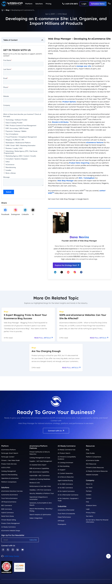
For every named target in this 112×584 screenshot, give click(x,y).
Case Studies (90, 453)
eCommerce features (94, 142)
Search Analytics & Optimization (40, 514)
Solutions (39, 4)
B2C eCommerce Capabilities (39, 472)
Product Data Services (9, 464)
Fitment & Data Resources (95, 467)
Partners (89, 491)
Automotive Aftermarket (66, 510)
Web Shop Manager (65, 181)
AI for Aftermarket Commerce (68, 495)
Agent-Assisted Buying (65, 480)
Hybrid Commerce (7, 512)
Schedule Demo (98, 4)
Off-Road (61, 521)
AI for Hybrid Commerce (66, 491)
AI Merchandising (63, 466)
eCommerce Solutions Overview (12, 491)
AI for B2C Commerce (65, 488)
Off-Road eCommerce (8, 502)
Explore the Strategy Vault (66, 265)
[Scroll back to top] (108, 556)
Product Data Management (10, 523)
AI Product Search (64, 453)
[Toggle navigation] (109, 4)
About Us (89, 484)
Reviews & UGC (35, 482)
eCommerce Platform (8, 449)
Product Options (69, 102)
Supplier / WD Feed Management (41, 461)
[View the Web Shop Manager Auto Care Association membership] (19, 567)
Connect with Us (55, 431)
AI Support (61, 470)
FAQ (87, 502)
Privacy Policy (90, 512)
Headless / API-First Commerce (40, 490)
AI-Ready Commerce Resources (97, 471)
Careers (88, 495)
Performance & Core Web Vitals (40, 486)
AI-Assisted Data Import (38, 465)
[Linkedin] (17, 549)
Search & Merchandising (9, 474)
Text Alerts (89, 516)
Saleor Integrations (36, 518)
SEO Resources (91, 464)
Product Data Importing (79, 163)
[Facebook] (3, 549)
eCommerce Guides (92, 460)
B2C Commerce (6, 505)
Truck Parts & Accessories (66, 513)
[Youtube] (22, 549)
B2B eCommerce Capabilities (39, 468)
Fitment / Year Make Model (10, 460)
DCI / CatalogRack (87, 178)
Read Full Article (42, 338)
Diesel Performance (64, 517)
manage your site (83, 66)
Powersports (62, 524)
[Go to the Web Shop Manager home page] (12, 3)
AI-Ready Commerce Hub (66, 449)
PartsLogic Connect (7, 457)
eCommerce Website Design (10, 530)
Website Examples (92, 474)
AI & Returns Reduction (66, 477)
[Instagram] (13, 549)
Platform (28, 4)
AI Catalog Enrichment (65, 462)
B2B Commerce (6, 509)
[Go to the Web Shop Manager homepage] (2, 10)
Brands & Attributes (60, 122)
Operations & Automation (9, 478)
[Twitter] (8, 549)
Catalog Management (8, 471)
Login (88, 509)
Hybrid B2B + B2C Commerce (39, 475)
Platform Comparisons (8, 482)
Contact (88, 498)
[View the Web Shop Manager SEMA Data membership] (6, 567)
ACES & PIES (5, 467)
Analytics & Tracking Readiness (40, 479)
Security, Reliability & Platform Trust (42, 493)
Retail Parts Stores (7, 516)
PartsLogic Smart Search (9, 453)
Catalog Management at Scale (40, 457)
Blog (7, 10)
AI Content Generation (65, 473)
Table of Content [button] (10, 40)
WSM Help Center (11, 556)
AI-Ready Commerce (8, 527)
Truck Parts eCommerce (9, 498)
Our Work (89, 487)
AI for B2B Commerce (65, 484)
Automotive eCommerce (9, 495)
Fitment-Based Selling (8, 520)
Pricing (48, 4)
